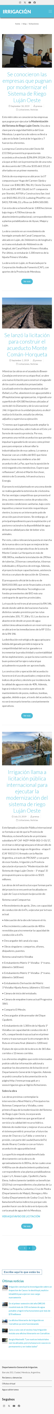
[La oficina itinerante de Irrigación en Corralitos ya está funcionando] (5, 1320)
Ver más (27, 281)
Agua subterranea (10, 1389)
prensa (39, 106)
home (17, 24)
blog (24, 24)
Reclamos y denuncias (12, 1377)
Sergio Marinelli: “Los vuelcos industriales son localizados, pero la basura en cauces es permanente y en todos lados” (30, 1343)
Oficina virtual (8, 1383)
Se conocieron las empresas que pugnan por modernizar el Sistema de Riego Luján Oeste (27, 87)
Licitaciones (23, 109)
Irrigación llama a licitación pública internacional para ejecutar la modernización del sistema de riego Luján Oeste (27, 791)
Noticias (34, 109)
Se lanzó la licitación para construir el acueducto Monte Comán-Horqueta (27, 345)
